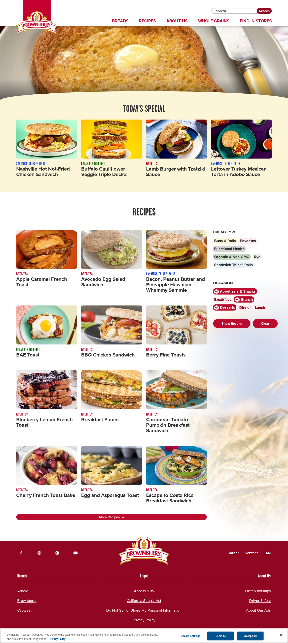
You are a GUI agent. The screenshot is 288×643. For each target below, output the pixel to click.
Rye (257, 257)
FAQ (267, 553)
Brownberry (26, 600)
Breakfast (222, 299)
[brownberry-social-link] (21, 553)
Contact (251, 553)
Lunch (260, 307)
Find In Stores (256, 21)
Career (233, 553)
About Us (177, 21)
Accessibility (144, 591)
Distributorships (258, 591)
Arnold (22, 591)
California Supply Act (144, 600)
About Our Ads (258, 610)
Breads (120, 21)
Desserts (227, 307)
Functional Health (229, 249)
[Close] (281, 635)
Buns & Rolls (225, 240)
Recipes (147, 21)
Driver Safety (260, 600)
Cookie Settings (190, 636)
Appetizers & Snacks (237, 291)
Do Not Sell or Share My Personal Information (144, 610)
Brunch (246, 299)
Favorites (248, 240)
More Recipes (109, 517)
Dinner (245, 307)
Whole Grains (213, 21)
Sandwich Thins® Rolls (233, 265)
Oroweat (24, 610)
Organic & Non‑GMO (232, 257)
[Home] (36, 22)
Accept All (250, 636)
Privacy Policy (143, 620)
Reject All (220, 636)
